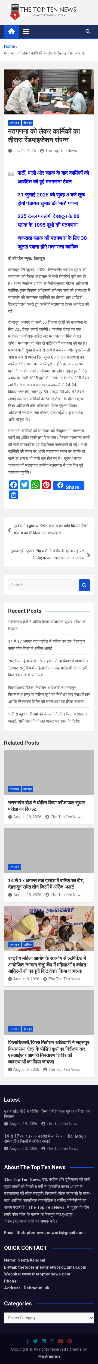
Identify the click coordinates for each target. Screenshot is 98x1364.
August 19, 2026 (27, 817)
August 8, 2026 (26, 979)
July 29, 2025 (24, 150)
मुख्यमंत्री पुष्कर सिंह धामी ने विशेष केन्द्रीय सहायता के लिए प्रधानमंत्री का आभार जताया (47, 554)
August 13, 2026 (27, 895)
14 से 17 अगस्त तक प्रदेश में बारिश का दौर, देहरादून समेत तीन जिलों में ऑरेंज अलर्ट (45, 1138)
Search (84, 585)
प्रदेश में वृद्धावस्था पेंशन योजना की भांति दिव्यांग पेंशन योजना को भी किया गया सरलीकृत (51, 529)
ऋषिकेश (27, 945)
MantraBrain (49, 1356)
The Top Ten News (61, 150)
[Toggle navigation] (26, 31)
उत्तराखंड (14, 123)
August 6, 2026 (26, 1069)
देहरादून (27, 123)
